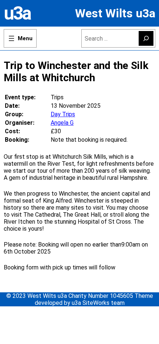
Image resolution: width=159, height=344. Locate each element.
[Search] (146, 38)
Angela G (62, 122)
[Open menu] (20, 38)
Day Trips (63, 114)
